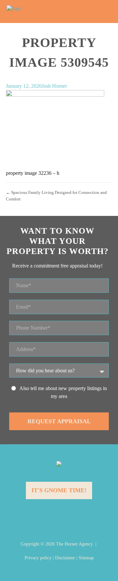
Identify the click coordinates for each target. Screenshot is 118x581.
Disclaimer (65, 557)
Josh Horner (54, 86)
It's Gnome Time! (59, 490)
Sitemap (86, 557)
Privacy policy (38, 557)
